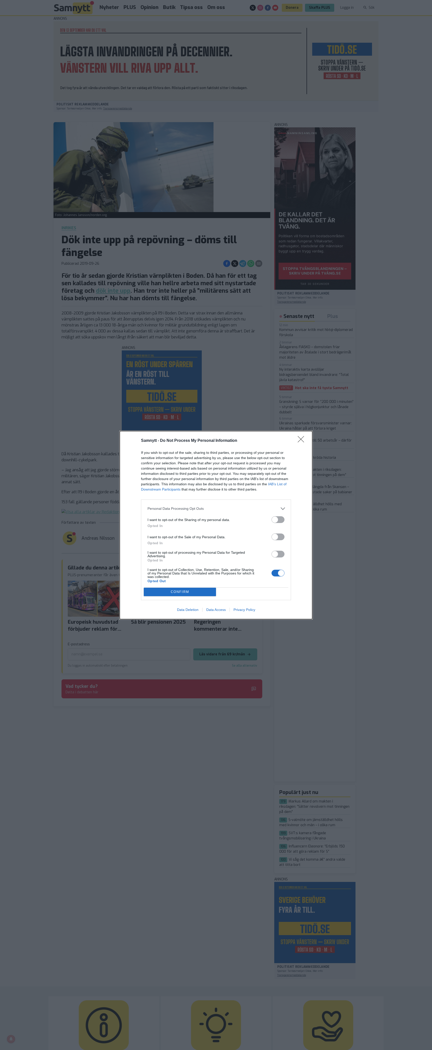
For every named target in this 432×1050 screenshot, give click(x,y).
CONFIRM (180, 592)
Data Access (216, 610)
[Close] (302, 441)
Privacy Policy (244, 610)
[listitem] (216, 508)
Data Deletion (187, 610)
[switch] (278, 519)
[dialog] (216, 525)
